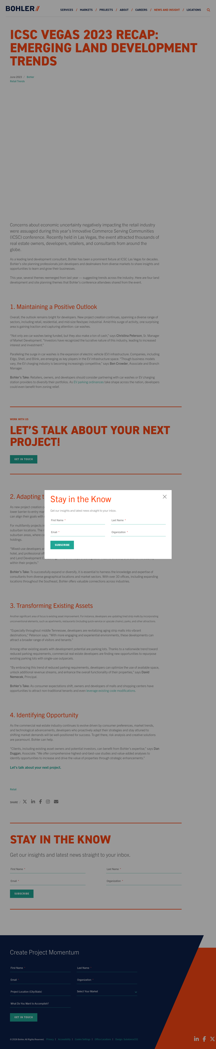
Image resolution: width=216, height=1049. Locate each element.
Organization (120, 532)
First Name (58, 520)
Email (55, 532)
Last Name (119, 520)
